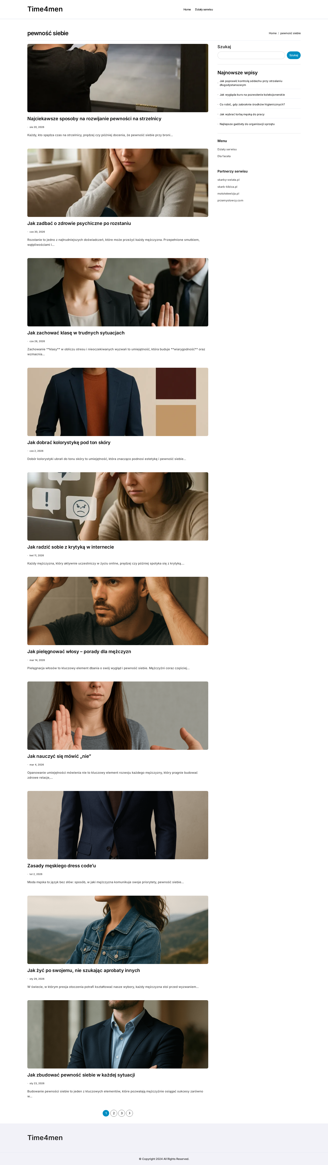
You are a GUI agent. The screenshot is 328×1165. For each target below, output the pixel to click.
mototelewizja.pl (228, 193)
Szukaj (224, 46)
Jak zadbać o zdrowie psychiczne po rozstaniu (79, 223)
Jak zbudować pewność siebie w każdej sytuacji (81, 1075)
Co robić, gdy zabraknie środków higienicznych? (252, 104)
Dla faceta (224, 156)
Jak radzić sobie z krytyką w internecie (70, 547)
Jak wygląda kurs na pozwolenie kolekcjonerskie (252, 94)
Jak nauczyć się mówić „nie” (59, 756)
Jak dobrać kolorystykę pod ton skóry (69, 442)
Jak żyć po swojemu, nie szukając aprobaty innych (83, 970)
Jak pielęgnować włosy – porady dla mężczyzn (79, 651)
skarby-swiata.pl (228, 179)
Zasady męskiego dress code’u (61, 865)
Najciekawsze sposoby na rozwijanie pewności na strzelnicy (94, 118)
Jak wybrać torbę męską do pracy (242, 114)
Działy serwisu (204, 9)
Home (187, 9)
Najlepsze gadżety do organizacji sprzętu (247, 124)
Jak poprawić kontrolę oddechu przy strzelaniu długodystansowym (251, 82)
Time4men (45, 9)
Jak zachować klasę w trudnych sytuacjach (76, 333)
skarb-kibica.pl (227, 186)
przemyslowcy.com (230, 200)
